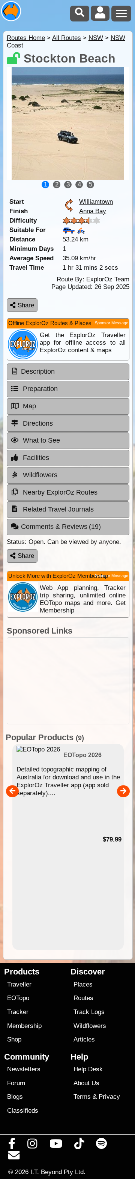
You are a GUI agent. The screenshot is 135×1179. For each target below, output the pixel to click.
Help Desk (88, 1069)
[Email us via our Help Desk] (14, 1157)
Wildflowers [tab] (39, 475)
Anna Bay (92, 211)
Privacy (109, 1096)
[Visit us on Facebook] (12, 1145)
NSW (95, 37)
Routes (83, 998)
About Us (86, 1083)
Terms (82, 1096)
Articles (84, 1039)
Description (38, 371)
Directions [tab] (37, 423)
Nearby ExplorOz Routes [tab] (59, 492)
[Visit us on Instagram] (32, 1145)
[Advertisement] (68, 680)
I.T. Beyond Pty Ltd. (58, 1172)
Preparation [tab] (39, 388)
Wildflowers (90, 1025)
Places (83, 984)
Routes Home (26, 37)
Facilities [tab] (35, 457)
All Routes (66, 37)
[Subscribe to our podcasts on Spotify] (101, 1145)
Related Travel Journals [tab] (57, 509)
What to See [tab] (40, 440)
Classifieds (22, 1110)
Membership (24, 1025)
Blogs (15, 1096)
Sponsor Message (111, 323)
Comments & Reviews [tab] (61, 526)
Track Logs (89, 1012)
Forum (16, 1083)
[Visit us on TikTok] (79, 1145)
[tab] (68, 371)
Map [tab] (28, 406)
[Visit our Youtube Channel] (55, 1145)
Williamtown (96, 201)
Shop (14, 1039)
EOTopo (18, 998)
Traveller (19, 984)
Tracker (17, 1012)
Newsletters (23, 1069)
